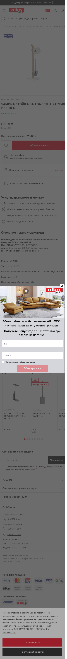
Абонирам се (32, 368)
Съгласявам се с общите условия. (20, 362)
